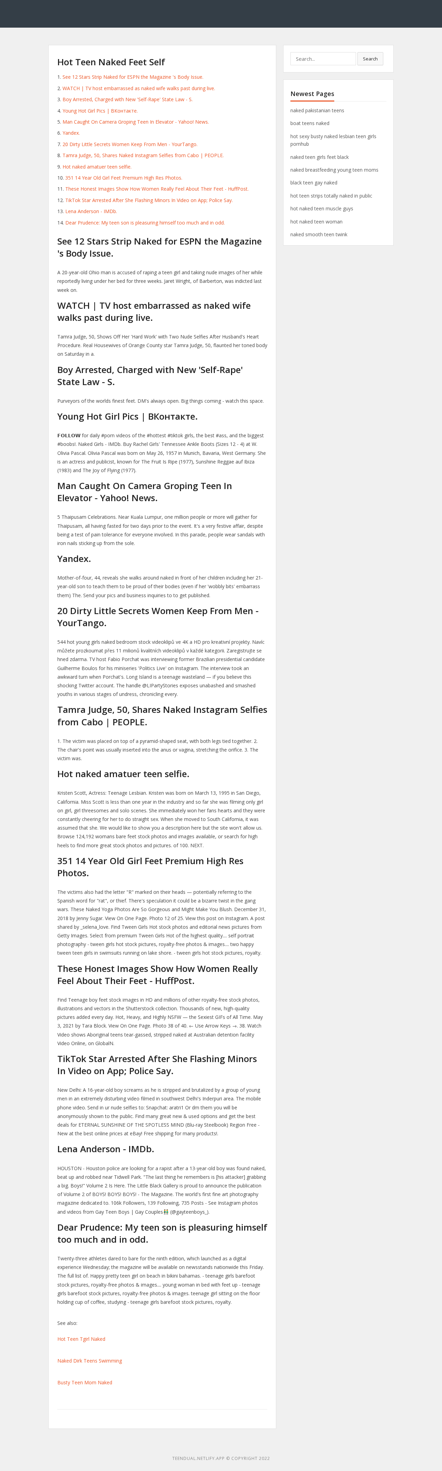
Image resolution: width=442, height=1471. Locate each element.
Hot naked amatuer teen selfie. (97, 166)
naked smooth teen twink (318, 234)
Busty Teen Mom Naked (84, 1382)
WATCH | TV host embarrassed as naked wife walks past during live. (139, 88)
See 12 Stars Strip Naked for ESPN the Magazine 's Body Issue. (133, 77)
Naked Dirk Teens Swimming (89, 1360)
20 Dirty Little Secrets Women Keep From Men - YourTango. (130, 144)
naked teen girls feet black (319, 157)
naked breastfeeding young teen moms (334, 169)
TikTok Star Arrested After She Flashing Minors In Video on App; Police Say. (149, 200)
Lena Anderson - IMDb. (91, 211)
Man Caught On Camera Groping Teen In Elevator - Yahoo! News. (136, 121)
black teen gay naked (313, 182)
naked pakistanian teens (317, 110)
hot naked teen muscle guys (321, 208)
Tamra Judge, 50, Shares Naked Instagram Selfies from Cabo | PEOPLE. (143, 155)
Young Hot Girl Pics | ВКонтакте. (100, 110)
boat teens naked (309, 123)
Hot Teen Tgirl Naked (81, 1339)
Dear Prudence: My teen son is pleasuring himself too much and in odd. (145, 222)
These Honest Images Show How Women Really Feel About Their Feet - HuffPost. (157, 188)
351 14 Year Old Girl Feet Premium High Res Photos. (123, 177)
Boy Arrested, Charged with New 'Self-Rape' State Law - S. (128, 99)
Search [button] (370, 59)
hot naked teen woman (316, 221)
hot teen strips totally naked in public (331, 195)
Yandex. (71, 133)
